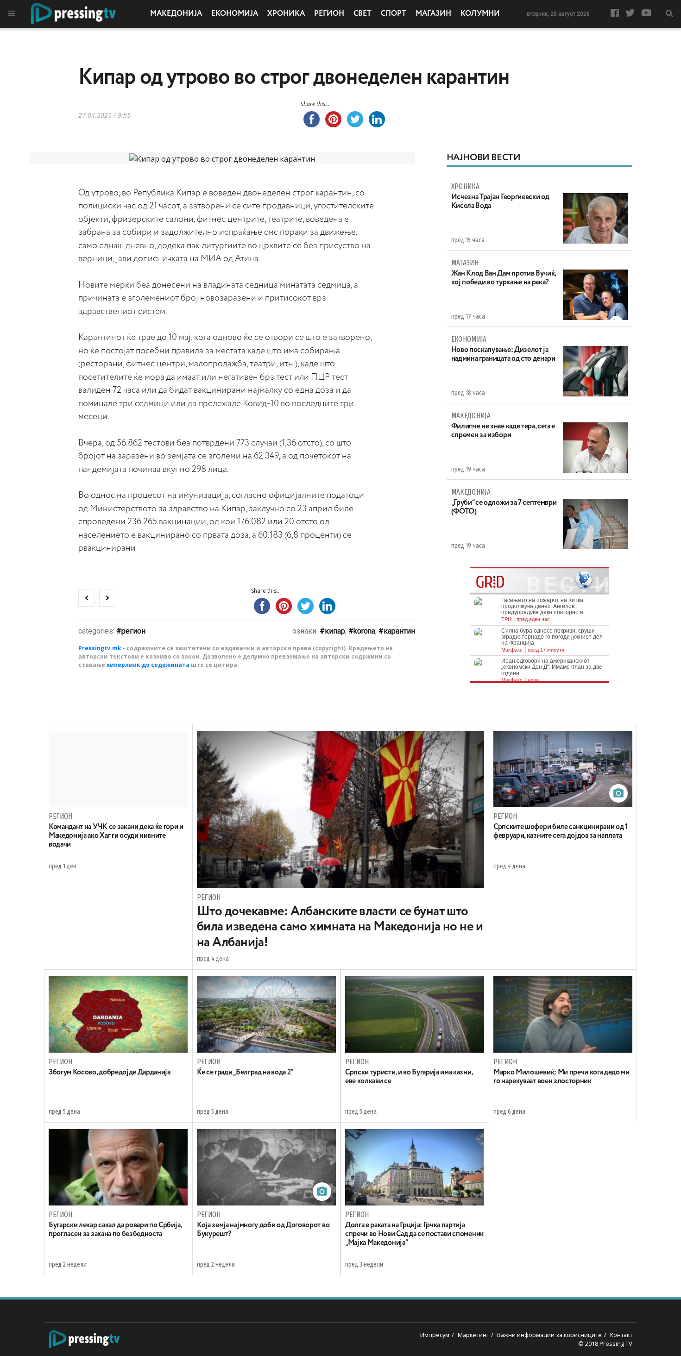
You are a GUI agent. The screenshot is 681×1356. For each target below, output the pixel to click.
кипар (335, 631)
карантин (399, 631)
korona (364, 631)
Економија (234, 14)
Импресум (434, 1335)
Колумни (480, 14)
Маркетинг (473, 1335)
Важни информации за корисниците (549, 1335)
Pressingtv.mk (99, 648)
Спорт (393, 14)
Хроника (286, 14)
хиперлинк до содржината (148, 665)
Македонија (176, 14)
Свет (362, 14)
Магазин (433, 14)
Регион (329, 14)
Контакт (621, 1335)
